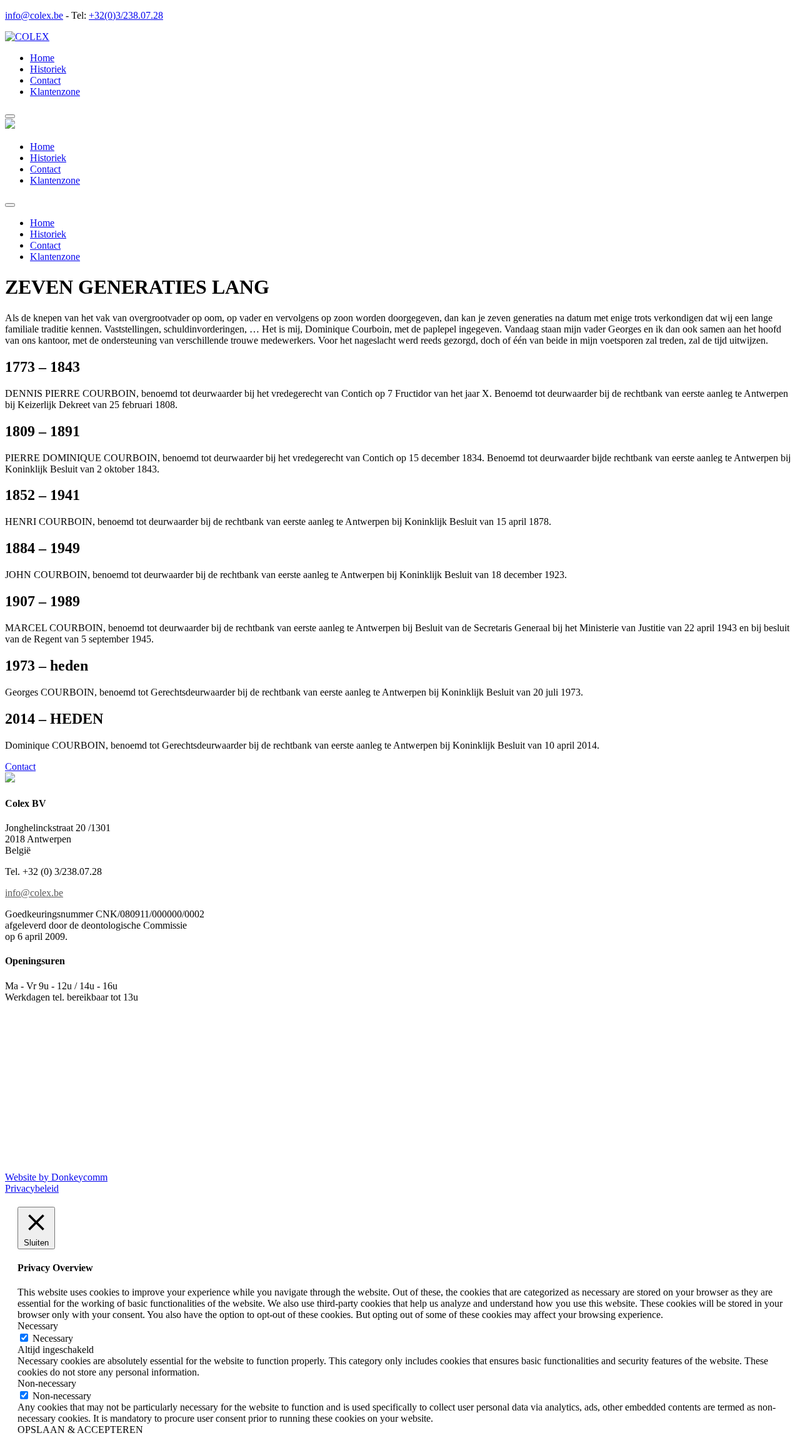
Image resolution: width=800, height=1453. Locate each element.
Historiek (48, 69)
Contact (45, 80)
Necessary (52, 1338)
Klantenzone (55, 91)
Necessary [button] (38, 1326)
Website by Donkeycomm (56, 1177)
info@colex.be (34, 15)
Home (42, 57)
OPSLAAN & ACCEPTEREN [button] (80, 1429)
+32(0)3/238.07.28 (126, 15)
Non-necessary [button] (47, 1383)
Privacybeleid (32, 1188)
